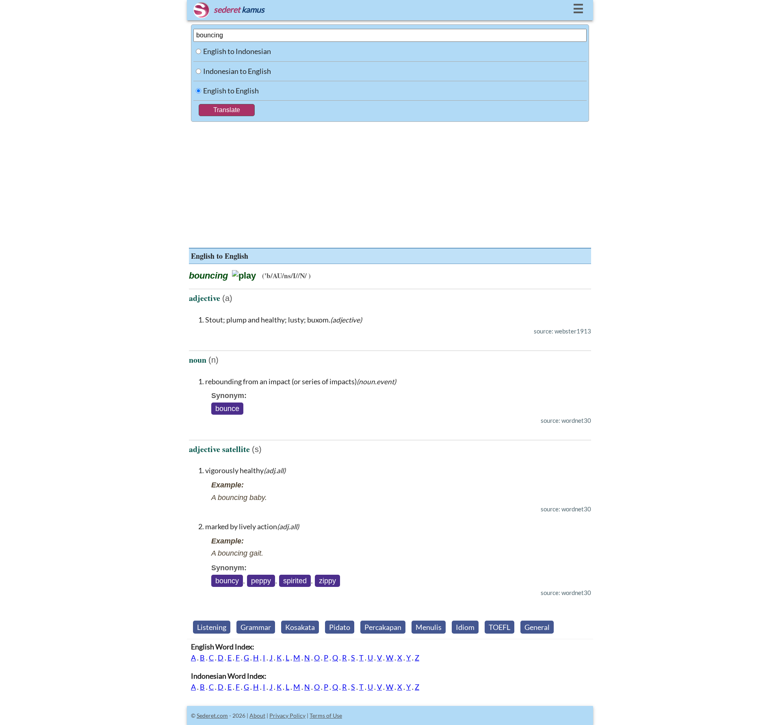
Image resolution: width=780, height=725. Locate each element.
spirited (295, 581)
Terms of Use (326, 715)
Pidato (339, 627)
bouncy (227, 581)
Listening (211, 627)
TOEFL (499, 627)
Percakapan (382, 627)
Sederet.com (212, 715)
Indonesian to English (237, 71)
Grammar (255, 627)
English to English (231, 90)
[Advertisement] (390, 183)
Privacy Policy (287, 715)
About (257, 715)
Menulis (429, 627)
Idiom (465, 627)
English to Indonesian (237, 51)
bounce (227, 409)
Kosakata (300, 627)
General (537, 627)
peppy (261, 581)
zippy (327, 581)
